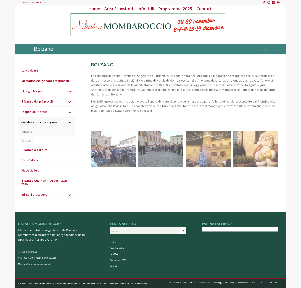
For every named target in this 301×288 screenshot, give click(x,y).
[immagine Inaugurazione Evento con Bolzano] (162, 150)
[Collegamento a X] (273, 2)
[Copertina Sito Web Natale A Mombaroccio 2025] (148, 28)
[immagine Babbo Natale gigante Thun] (256, 150)
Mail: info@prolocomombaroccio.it (34, 263)
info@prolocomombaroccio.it (33, 2)
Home (113, 241)
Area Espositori (117, 248)
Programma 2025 (118, 260)
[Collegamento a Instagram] (268, 2)
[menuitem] (94, 9)
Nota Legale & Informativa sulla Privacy (130, 283)
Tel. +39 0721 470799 (27, 251)
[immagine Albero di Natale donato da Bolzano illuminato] (209, 150)
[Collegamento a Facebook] (264, 2)
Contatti (113, 266)
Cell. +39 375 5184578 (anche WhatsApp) (37, 257)
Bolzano (43, 48)
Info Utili (114, 253)
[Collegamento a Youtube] (278, 2)
